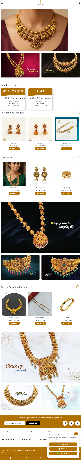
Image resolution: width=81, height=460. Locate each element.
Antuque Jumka (40, 188)
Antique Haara (14, 188)
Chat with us (64, 453)
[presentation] (73, 112)
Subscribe (33, 423)
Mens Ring (67, 188)
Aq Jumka (14, 143)
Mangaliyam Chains (40, 317)
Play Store (65, 444)
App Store (64, 449)
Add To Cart (14, 149)
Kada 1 (67, 317)
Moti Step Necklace (67, 143)
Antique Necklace (14, 317)
